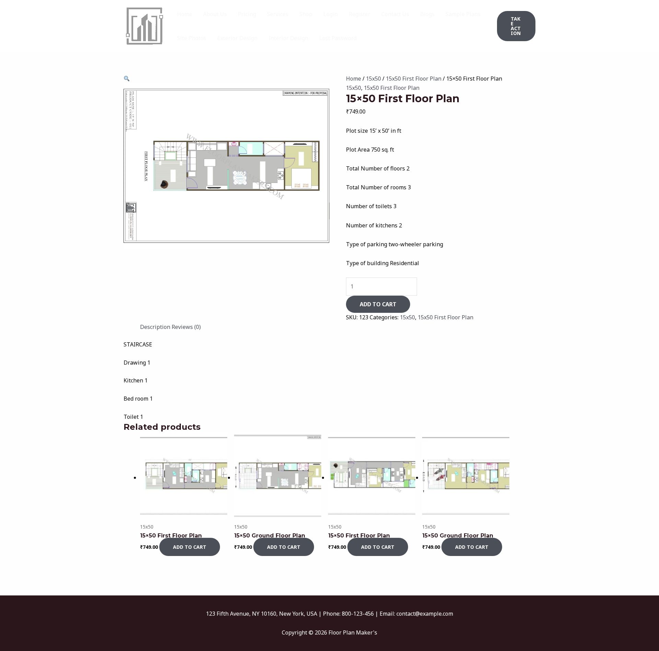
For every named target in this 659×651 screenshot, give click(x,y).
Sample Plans (463, 14)
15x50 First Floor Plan (413, 78)
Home (184, 14)
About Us (215, 14)
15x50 (373, 78)
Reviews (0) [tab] (186, 327)
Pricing (247, 14)
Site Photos (191, 38)
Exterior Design (237, 38)
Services (277, 14)
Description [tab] (155, 327)
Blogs (427, 14)
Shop (305, 14)
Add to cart (378, 304)
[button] (516, 26)
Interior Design (288, 38)
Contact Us (395, 14)
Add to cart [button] (189, 547)
